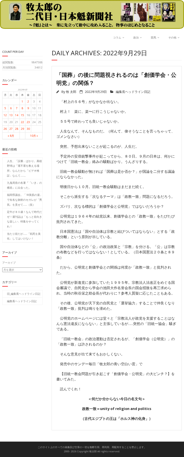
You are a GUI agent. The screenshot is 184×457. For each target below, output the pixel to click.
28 (16, 129)
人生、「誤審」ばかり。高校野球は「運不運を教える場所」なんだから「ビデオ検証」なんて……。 (24, 168)
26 (5, 129)
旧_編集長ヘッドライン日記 (23, 294)
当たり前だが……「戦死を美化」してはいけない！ (24, 236)
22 (22, 122)
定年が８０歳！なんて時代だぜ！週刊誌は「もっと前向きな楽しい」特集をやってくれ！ (24, 219)
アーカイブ (9, 263)
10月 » (34, 136)
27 (11, 129)
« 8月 (11, 136)
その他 (172, 37)
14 (16, 115)
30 (28, 129)
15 (22, 115)
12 (5, 115)
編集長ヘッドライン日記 (133, 92)
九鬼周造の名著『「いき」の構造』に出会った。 (24, 185)
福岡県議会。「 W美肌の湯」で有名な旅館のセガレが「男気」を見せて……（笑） (24, 199)
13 (11, 115)
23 (28, 122)
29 (22, 129)
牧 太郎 (71, 92)
